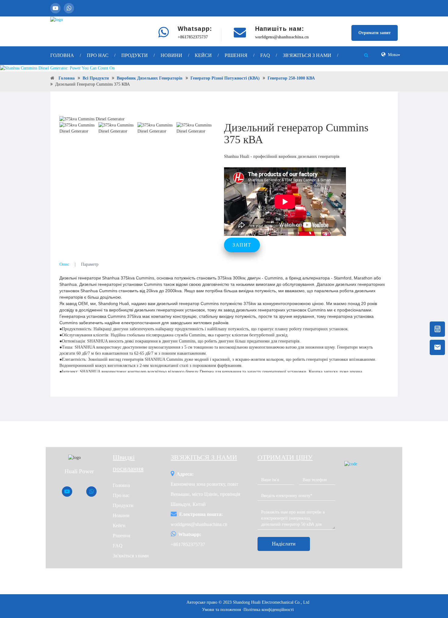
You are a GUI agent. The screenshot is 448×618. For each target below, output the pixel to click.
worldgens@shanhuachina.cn (282, 37)
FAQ (265, 55)
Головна (62, 55)
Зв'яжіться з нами (307, 55)
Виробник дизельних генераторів (150, 78)
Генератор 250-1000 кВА (291, 78)
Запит (242, 244)
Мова (393, 54)
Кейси (203, 55)
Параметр (89, 264)
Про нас (97, 55)
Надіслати (284, 544)
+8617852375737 (193, 37)
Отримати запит (374, 32)
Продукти (134, 55)
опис (64, 264)
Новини (171, 55)
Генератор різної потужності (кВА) (225, 78)
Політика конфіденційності (269, 609)
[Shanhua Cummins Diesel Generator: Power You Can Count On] (224, 68)
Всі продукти (96, 78)
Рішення (236, 55)
